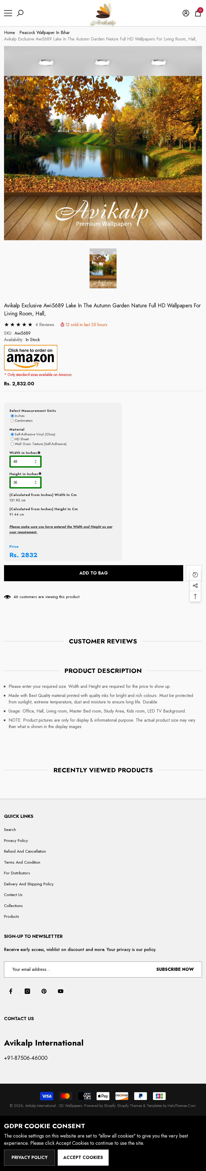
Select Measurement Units (32, 410)
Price (14, 546)
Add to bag (93, 573)
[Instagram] (27, 991)
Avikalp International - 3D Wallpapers (53, 1105)
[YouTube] (60, 991)
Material (16, 429)
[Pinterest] (44, 991)
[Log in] (186, 13)
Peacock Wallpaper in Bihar (44, 32)
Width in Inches (49, 453)
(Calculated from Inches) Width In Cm (43, 494)
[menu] (8, 13)
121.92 (14, 500)
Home (9, 32)
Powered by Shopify (99, 1105)
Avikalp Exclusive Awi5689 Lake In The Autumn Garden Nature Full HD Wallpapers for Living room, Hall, (102, 310)
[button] (20, 13)
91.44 (14, 514)
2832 (29, 555)
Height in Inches (50, 474)
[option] (103, 143)
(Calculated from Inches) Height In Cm (43, 509)
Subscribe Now (175, 969)
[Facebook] (10, 991)
